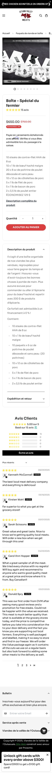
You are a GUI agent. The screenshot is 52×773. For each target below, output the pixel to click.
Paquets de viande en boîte (29, 33)
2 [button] (22, 665)
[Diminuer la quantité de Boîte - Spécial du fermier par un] (23, 219)
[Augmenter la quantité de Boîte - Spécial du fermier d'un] (43, 219)
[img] (9, 470)
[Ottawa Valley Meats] (26, 15)
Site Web (21, 744)
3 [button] (26, 665)
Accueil (6, 33)
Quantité (11, 218)
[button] (13, 109)
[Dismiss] (47, 755)
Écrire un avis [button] (26, 452)
